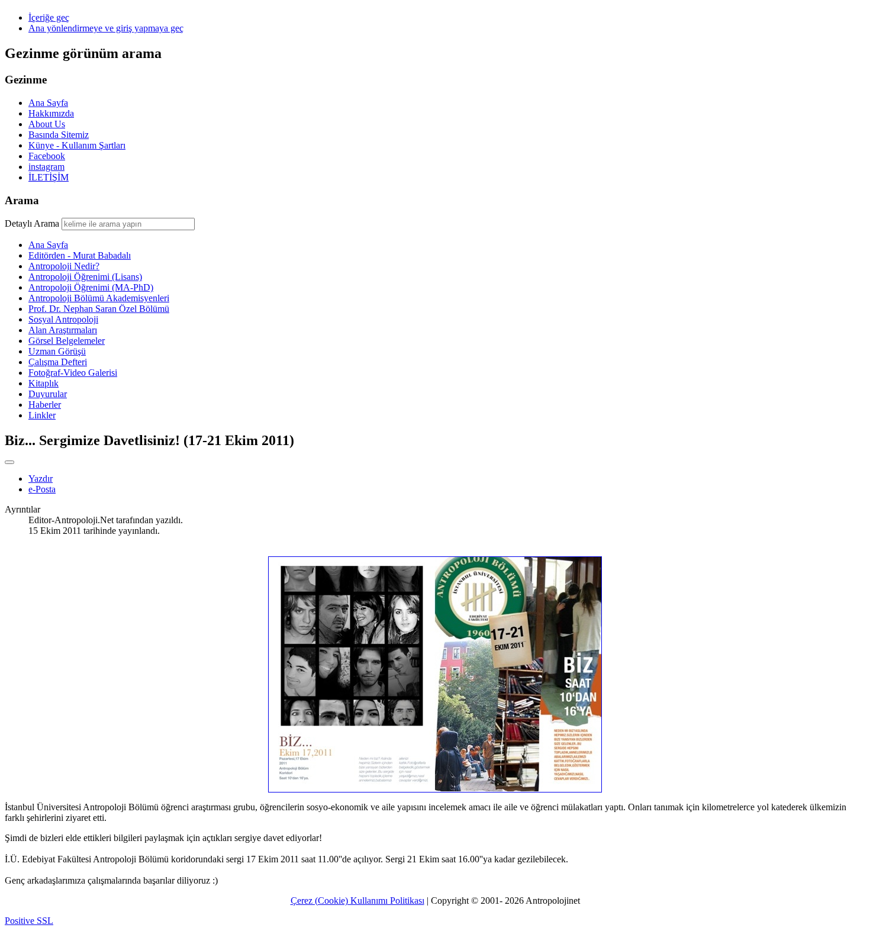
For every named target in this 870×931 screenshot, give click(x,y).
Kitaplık (43, 383)
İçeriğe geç (48, 17)
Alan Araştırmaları (62, 330)
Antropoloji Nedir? (63, 266)
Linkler (42, 415)
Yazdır (40, 478)
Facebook (46, 156)
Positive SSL (29, 921)
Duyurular (47, 394)
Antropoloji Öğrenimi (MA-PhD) (90, 287)
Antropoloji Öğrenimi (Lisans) (85, 277)
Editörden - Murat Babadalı (79, 255)
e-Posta (42, 489)
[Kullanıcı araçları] (9, 462)
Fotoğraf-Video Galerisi (72, 373)
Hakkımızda (51, 113)
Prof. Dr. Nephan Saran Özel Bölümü (98, 309)
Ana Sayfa (48, 103)
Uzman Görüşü (57, 351)
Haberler (44, 405)
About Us (46, 124)
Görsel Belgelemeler (66, 341)
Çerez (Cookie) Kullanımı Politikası (357, 900)
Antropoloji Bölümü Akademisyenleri (98, 298)
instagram (46, 167)
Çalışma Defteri (57, 362)
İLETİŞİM (48, 177)
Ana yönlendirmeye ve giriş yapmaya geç (105, 28)
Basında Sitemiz (58, 135)
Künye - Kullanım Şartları (76, 145)
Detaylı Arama (32, 223)
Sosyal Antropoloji (63, 319)
